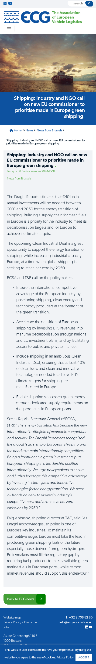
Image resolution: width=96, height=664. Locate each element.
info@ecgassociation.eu (76, 622)
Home (17, 130)
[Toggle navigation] (9, 28)
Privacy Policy (65, 657)
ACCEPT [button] (83, 657)
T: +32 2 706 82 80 (79, 617)
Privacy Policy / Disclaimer (20, 622)
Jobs (6, 627)
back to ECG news (20, 599)
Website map (12, 617)
